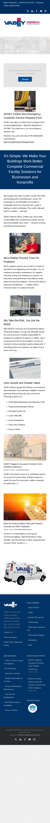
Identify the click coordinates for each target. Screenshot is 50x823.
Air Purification (10, 668)
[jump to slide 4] (24, 51)
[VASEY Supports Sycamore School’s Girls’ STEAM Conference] (25, 447)
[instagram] (45, 11)
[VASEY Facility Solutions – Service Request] (25, 359)
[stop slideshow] (34, 51)
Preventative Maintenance (23, 529)
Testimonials (33, 622)
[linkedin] (32, 11)
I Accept (25, 79)
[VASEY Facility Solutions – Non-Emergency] (25, 92)
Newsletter (32, 640)
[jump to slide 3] (21, 51)
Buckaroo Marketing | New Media (29, 735)
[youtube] (41, 11)
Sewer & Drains (11, 710)
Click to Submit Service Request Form (19, 142)
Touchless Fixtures (12, 673)
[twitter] (28, 11)
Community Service (22, 470)
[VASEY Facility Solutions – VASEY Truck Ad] (25, 560)
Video (30, 612)
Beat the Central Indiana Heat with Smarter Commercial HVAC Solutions (36, 683)
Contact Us (8, 632)
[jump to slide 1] (16, 51)
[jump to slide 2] (19, 51)
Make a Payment (10, 3)
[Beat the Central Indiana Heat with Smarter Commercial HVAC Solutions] (25, 506)
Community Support (36, 635)
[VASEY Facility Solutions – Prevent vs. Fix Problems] (25, 234)
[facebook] (37, 11)
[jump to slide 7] (32, 51)
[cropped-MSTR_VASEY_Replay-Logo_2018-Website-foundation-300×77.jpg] (22, 18)
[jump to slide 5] (27, 51)
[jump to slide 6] (29, 51)
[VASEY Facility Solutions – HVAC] (25, 296)
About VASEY (33, 607)
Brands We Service (36, 617)
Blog (30, 645)
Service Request (10, 637)
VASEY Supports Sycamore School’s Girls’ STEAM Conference (36, 664)
